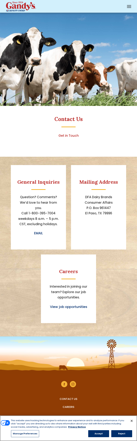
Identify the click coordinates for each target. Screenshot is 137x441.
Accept (99, 433)
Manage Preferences (25, 433)
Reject (121, 433)
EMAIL (38, 233)
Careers (68, 407)
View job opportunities (68, 306)
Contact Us (68, 399)
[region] (68, 428)
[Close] (131, 421)
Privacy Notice (77, 427)
